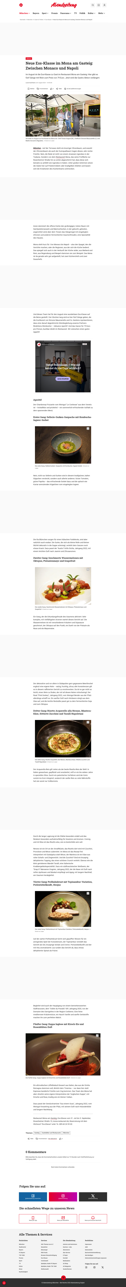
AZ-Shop (65, 1263)
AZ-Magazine (67, 1266)
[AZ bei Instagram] (94, 1267)
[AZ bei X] (102, 1267)
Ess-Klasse (48, 19)
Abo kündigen (89, 1255)
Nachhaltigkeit (23, 1272)
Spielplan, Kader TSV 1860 (49, 1266)
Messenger (44, 1250)
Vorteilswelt (44, 1260)
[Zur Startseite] (64, 7)
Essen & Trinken (38, 19)
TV (75, 13)
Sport (44, 13)
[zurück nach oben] (63, 1278)
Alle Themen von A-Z (47, 1244)
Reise (20, 1269)
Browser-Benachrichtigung (49, 1255)
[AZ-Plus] (21, 5)
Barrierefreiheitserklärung (92, 1252)
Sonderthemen (67, 1269)
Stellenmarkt (45, 1269)
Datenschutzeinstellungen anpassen (96, 1258)
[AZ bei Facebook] (86, 1267)
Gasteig (54, 1118)
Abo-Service (66, 1252)
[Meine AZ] (104, 5)
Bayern (36, 13)
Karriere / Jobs (67, 1247)
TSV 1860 (22, 1255)
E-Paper (65, 1255)
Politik (82, 13)
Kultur (91, 13)
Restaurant (60, 157)
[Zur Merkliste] (98, 5)
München (23, 13)
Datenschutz (88, 1250)
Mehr (100, 13)
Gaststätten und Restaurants (51, 1133)
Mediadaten (66, 1260)
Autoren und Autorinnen (70, 1244)
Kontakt (65, 1258)
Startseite (22, 19)
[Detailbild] (97, 96)
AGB (86, 1247)
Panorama (64, 13)
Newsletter (44, 1247)
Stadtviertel (22, 1247)
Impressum (88, 1244)
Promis (54, 13)
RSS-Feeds (44, 1252)
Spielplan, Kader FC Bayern (49, 1263)
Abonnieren (66, 1250)
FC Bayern (22, 1252)
